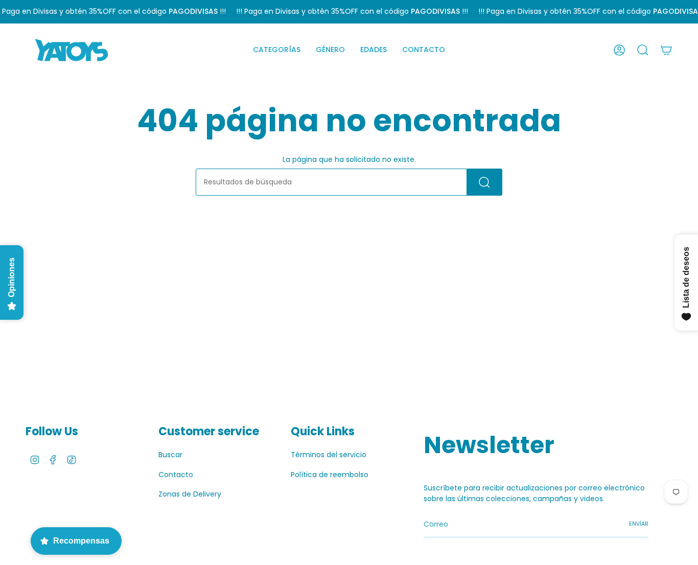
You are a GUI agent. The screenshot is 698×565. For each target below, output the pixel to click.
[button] (276, 50)
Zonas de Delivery (189, 494)
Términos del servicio (328, 455)
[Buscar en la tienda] (484, 182)
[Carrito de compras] (666, 50)
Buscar (170, 455)
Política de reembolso (329, 474)
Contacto (175, 474)
